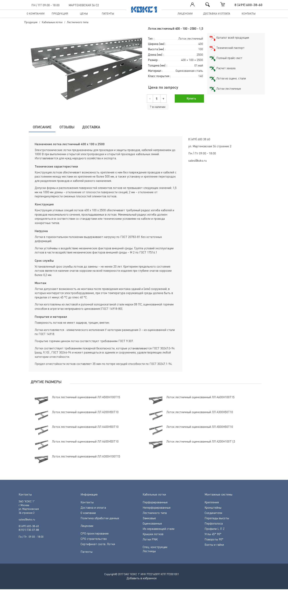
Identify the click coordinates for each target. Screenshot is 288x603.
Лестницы (149, 551)
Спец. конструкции (155, 547)
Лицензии (185, 13)
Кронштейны (213, 507)
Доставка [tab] (91, 127)
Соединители (213, 513)
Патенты (108, 13)
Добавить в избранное (142, 578)
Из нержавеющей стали (158, 528)
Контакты (248, 13)
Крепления (212, 502)
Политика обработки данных (100, 518)
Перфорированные (155, 502)
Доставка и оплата (216, 13)
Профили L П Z (215, 528)
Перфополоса (214, 523)
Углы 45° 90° (213, 534)
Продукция (60, 13)
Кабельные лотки (154, 494)
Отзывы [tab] (66, 127)
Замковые (149, 518)
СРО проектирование (95, 533)
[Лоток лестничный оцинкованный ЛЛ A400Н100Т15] (82, 70)
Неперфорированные (157, 507)
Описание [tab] (42, 127)
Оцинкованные (152, 523)
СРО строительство (94, 538)
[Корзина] (227, 4)
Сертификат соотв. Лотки (98, 544)
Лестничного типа (155, 513)
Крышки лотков (153, 534)
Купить (191, 98)
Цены (84, 13)
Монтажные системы (218, 494)
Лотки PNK (150, 539)
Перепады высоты (217, 518)
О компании (35, 13)
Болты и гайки (214, 544)
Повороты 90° (214, 539)
